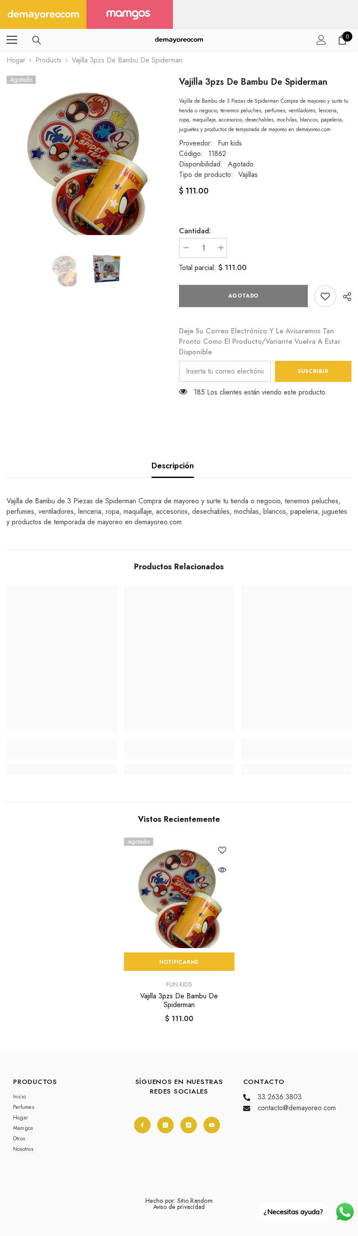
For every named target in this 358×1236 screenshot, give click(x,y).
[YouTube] (211, 1125)
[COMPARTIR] (343, 296)
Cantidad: (195, 231)
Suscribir (313, 371)
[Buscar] (36, 40)
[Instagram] (165, 1125)
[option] (86, 155)
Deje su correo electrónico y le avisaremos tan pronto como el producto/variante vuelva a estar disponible (260, 341)
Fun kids (230, 143)
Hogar (16, 60)
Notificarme (179, 962)
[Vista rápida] (222, 870)
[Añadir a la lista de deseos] (222, 850)
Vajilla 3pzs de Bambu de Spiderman (179, 1000)
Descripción (172, 465)
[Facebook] (142, 1125)
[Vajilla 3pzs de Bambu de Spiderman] (179, 893)
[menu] (12, 40)
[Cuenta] (321, 40)
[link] (325, 296)
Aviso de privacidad (179, 1206)
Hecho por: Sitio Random (179, 1200)
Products (48, 60)
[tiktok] (188, 1125)
